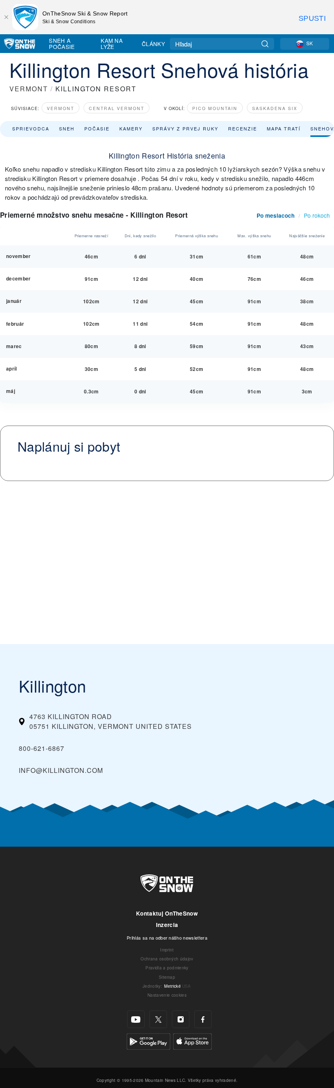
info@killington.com (61, 770)
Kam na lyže (112, 43)
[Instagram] (180, 1019)
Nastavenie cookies (167, 995)
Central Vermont (116, 108)
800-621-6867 (41, 748)
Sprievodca (30, 128)
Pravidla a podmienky (166, 967)
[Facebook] (203, 1019)
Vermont (60, 108)
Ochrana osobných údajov (167, 959)
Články (153, 44)
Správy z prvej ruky (185, 128)
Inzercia (167, 925)
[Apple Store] (192, 1040)
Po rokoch (317, 215)
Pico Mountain (214, 108)
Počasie (97, 128)
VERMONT (28, 88)
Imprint (167, 950)
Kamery (131, 128)
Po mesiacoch (275, 215)
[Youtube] (136, 1019)
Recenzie (242, 128)
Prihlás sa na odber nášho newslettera (167, 937)
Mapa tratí (284, 128)
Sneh (67, 128)
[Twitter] (158, 1019)
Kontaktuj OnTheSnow (167, 913)
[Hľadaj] (265, 44)
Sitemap (167, 977)
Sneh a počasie (62, 43)
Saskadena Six (274, 108)
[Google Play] (148, 1040)
